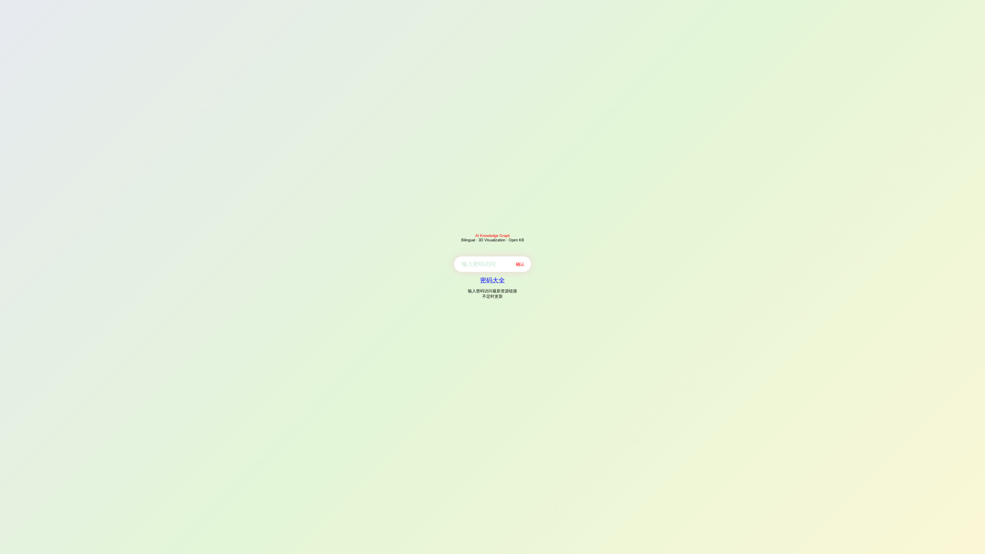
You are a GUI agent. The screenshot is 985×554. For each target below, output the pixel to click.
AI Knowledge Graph (492, 235)
